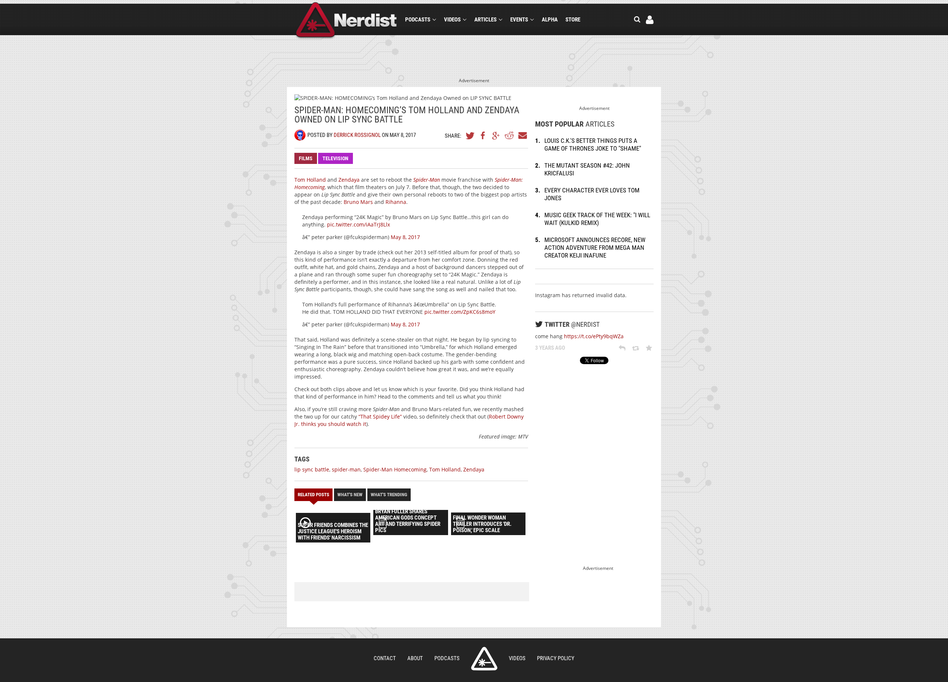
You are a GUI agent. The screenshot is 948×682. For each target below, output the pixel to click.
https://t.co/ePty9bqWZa (594, 336)
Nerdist (346, 21)
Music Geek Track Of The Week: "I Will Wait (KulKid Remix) (597, 218)
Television (335, 158)
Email (522, 135)
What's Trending (389, 494)
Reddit (509, 135)
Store (572, 19)
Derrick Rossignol (357, 135)
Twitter (470, 135)
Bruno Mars (358, 201)
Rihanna (395, 201)
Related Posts (313, 494)
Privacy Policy (555, 658)
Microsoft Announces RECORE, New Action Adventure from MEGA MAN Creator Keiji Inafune (594, 247)
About (415, 658)
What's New (350, 494)
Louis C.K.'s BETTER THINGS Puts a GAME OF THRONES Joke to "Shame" (592, 144)
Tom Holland (310, 179)
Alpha (550, 19)
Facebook (483, 135)
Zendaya (349, 179)
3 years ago (550, 348)
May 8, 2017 (405, 237)
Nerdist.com (484, 659)
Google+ (496, 135)
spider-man (346, 469)
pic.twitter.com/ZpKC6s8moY (459, 311)
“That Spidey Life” (380, 416)
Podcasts (417, 19)
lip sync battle (311, 469)
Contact (385, 658)
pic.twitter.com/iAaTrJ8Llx (358, 224)
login (650, 20)
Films (306, 158)
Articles (485, 19)
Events (519, 19)
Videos (452, 19)
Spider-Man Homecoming (395, 469)
